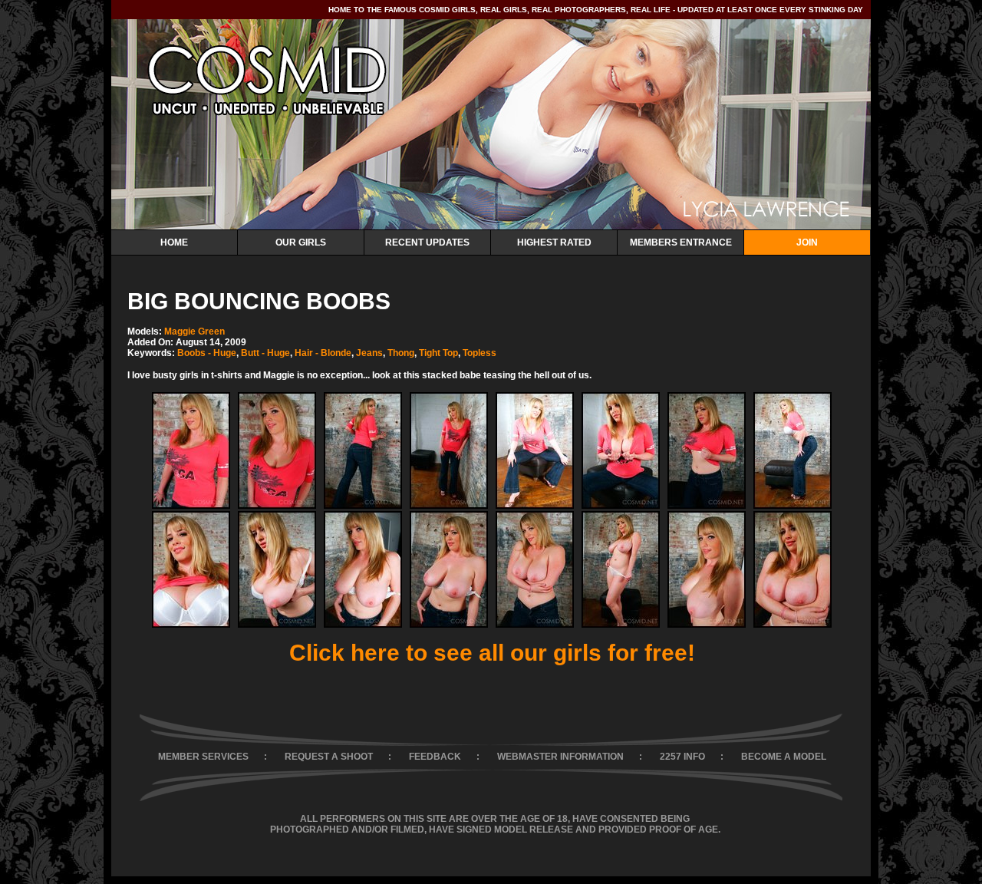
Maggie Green (194, 331)
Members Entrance (681, 242)
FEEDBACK (435, 756)
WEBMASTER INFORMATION (560, 756)
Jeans (369, 353)
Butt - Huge (265, 353)
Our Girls (300, 242)
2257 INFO (682, 756)
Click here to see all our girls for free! (492, 652)
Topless (479, 353)
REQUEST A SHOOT (329, 756)
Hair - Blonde (323, 353)
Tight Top (438, 353)
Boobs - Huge (206, 353)
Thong (400, 353)
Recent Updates (427, 242)
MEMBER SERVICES (203, 756)
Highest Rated (554, 242)
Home (174, 242)
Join (807, 242)
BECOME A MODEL (783, 756)
